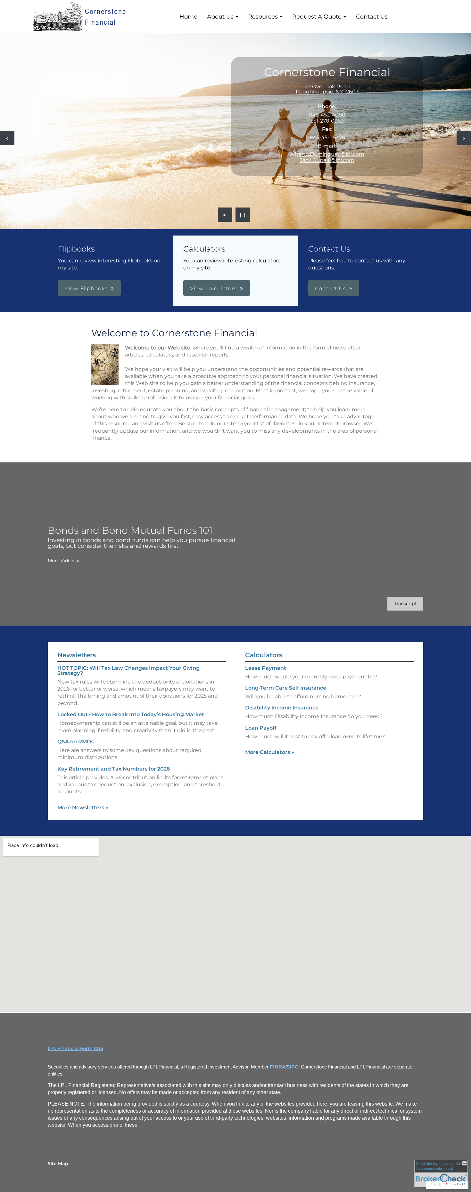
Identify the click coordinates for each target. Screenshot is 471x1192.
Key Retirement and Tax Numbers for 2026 (113, 769)
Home (188, 16)
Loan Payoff (261, 728)
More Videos (63, 560)
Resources (263, 16)
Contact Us (372, 16)
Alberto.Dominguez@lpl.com (327, 154)
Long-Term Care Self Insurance (285, 688)
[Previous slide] (7, 138)
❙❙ (243, 215)
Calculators (263, 655)
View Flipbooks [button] (86, 288)
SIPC (292, 1067)
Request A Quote (317, 16)
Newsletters (76, 655)
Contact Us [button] (330, 288)
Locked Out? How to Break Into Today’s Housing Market (130, 714)
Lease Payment (265, 668)
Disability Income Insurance (281, 708)
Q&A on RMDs (75, 742)
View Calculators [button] (213, 288)
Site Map (58, 1163)
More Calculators (269, 752)
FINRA (277, 1067)
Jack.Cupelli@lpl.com (327, 160)
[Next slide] (464, 138)
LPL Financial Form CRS (75, 1048)
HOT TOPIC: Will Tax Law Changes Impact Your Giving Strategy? (128, 670)
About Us (220, 16)
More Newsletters (82, 807)
